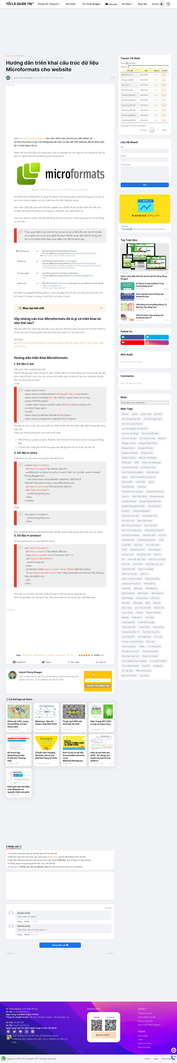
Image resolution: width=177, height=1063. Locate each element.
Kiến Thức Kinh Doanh (131, 525)
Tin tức (70, 655)
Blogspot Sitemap (145, 448)
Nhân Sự (157, 554)
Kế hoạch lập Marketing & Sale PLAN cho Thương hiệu (16, 756)
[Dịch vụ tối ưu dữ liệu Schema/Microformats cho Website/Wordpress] (74, 743)
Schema (50, 655)
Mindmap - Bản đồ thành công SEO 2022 (46, 722)
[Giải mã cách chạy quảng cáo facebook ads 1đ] (127, 318)
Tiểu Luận (150, 641)
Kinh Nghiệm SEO (149, 516)
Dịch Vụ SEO (127, 482)
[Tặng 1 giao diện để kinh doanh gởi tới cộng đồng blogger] (145, 257)
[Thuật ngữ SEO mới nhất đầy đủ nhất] (74, 712)
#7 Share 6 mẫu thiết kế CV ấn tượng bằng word (150, 284)
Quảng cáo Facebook (131, 583)
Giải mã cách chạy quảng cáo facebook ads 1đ (149, 316)
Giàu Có (125, 496)
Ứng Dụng (144, 675)
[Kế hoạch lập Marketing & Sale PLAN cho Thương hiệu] (18, 743)
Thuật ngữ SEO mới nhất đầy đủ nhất (72, 722)
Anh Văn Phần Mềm (150, 433)
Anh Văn (158, 414)
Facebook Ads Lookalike (132, 491)
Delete (27, 921)
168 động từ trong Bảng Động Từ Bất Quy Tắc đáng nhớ (151, 305)
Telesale (125, 617)
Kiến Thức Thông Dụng (131, 530)
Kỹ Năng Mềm (128, 540)
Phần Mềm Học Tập (154, 564)
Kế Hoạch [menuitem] (126, 4)
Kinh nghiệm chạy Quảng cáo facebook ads (150, 295)
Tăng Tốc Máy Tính (130, 656)
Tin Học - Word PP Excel (132, 641)
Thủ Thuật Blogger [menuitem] (91, 4)
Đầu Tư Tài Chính (129, 675)
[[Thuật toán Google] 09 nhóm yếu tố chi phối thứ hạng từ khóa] (46, 743)
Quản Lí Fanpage (146, 569)
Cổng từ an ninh (145, 1013)
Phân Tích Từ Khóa (157, 559)
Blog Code (166, 1058)
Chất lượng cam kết (146, 1017)
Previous (143, 130)
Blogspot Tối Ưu (128, 458)
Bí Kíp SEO (20, 56)
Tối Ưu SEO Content (158, 661)
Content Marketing (130, 467)
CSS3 (137, 462)
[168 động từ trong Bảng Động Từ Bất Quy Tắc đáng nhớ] (127, 307)
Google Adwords (129, 501)
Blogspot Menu (128, 448)
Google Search (154, 506)
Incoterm (126, 511)
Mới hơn (11, 953)
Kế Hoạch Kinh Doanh (154, 530)
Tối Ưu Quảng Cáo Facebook (134, 661)
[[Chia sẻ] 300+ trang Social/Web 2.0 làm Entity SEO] (18, 712)
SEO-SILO (126, 603)
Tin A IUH (158, 637)
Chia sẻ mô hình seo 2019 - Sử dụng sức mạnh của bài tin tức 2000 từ (100, 756)
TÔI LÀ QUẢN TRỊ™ (20, 4)
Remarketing (149, 583)
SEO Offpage (127, 598)
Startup (139, 612)
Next (164, 130)
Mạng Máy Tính (143, 554)
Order (164, 70)
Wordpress (157, 666)
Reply (19, 921)
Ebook (151, 482)
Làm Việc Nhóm (152, 545)
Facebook (142, 487)
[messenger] (173, 1050)
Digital (124, 477)
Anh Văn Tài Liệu (129, 438)
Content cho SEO (148, 467)
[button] (162, 4)
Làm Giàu (138, 545)
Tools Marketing (128, 646)
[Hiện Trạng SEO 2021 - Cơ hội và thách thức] (101, 712)
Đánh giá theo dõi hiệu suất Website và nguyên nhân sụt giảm (18, 789)
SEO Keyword (157, 593)
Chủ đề (130, 70)
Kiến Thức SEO (151, 525)
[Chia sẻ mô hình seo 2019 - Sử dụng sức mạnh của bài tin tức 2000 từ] (101, 743)
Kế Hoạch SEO (149, 535)
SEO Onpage (142, 598)
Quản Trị (144, 574)
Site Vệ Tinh (159, 608)
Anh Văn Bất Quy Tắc (131, 419)
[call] (3, 1058)
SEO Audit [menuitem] (70, 4)
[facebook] (132, 337)
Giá (146, 70)
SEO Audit (60, 655)
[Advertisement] (88, 32)
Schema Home (144, 1043)
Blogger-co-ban (128, 443)
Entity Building (128, 487)
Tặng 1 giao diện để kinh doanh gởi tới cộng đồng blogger (144, 277)
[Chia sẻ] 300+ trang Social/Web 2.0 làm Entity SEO (17, 724)
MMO (124, 550)
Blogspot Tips (147, 453)
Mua (164, 75)
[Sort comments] (108, 908)
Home (147, 1058)
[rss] (32, 1031)
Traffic (142, 646)
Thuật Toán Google (146, 622)
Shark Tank (127, 608)
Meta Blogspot (154, 550)
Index (140, 1039)
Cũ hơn (109, 953)
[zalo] (173, 1057)
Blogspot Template (130, 453)
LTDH (161, 540)
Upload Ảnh (52, 857)
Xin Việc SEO (127, 671)
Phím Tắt (126, 564)
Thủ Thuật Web (144, 637)
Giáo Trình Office (139, 496)
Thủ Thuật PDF (128, 637)
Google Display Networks (150, 501)
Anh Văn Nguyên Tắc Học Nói (134, 428)
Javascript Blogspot (141, 511)
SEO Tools (155, 598)
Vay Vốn (146, 666)
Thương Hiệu (158, 627)
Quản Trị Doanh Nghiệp (132, 579)
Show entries (128, 63)
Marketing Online (137, 550)
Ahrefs (134, 414)
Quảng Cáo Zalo (152, 579)
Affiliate (125, 414)
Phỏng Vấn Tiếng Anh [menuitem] (48, 4)
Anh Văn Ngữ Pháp (130, 433)
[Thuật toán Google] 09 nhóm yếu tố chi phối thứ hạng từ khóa (46, 755)
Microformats (39, 655)
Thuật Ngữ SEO (128, 622)
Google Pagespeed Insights (133, 506)
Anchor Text (146, 414)
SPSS (148, 603)
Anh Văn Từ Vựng (147, 438)
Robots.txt (126, 588)
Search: (124, 67)
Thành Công (144, 627)
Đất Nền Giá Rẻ (23, 913)
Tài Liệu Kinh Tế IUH (130, 651)
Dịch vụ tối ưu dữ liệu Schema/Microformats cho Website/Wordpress (73, 756)
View (156, 75)
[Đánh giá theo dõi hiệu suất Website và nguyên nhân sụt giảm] (18, 777)
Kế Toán (162, 535)
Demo (156, 70)
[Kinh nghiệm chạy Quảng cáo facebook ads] (127, 297)
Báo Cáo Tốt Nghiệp (147, 458)
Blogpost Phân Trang (148, 443)
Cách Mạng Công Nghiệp (132, 472)
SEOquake (138, 603)
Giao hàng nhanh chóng (148, 1024)
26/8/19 (35, 921)
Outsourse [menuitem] (157, 4)
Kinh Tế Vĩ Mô (128, 520)
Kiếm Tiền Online (145, 520)
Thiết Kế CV (137, 617)
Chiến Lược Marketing (151, 462)
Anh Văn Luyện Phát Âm (132, 424)
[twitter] (157, 337)
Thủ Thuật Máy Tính (151, 632)
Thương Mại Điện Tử (130, 632)
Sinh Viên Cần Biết (142, 608)
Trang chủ (10, 56)
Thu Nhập (150, 617)
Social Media (127, 612)
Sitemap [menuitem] (112, 4)
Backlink (162, 438)
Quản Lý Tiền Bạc (129, 574)
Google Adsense (157, 496)
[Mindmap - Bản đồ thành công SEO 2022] (46, 712)
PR (123, 559)
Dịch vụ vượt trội (145, 1021)
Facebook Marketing (155, 491)
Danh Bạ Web (152, 472)
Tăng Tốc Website (150, 656)
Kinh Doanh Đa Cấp (130, 516)
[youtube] (132, 342)
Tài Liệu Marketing (150, 651)
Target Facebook (153, 612)
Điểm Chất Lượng (143, 671)
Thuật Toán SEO (128, 627)
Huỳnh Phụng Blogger (30, 672)
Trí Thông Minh (154, 646)
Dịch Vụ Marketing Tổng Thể (143, 477)
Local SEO (126, 545)
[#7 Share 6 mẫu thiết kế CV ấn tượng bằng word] (127, 286)
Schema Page (144, 1047)
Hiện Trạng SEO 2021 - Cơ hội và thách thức (101, 722)
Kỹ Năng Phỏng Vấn (146, 540)
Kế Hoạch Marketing (130, 535)
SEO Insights (143, 593)
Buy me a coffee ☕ (103, 1035)
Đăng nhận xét (59, 945)
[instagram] (157, 342)
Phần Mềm (137, 564)
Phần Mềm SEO (128, 569)
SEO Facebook (128, 593)
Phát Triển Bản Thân (136, 559)
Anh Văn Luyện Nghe (153, 419)
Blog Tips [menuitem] (142, 4)
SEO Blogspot (151, 588)
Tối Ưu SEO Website (130, 666)
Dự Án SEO (140, 482)
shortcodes (143, 1036)
